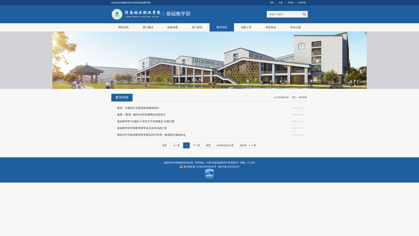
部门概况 (148, 27)
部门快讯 (197, 27)
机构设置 (172, 27)
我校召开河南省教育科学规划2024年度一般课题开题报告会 (151, 134)
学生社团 (295, 27)
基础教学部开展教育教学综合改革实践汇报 (142, 128)
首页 (294, 97)
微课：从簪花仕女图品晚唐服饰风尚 (138, 108)
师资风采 (271, 27)
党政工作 (246, 27)
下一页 (196, 145)
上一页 (176, 145)
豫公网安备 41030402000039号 (199, 166)
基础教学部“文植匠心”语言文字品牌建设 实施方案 (145, 121)
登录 (272, 2)
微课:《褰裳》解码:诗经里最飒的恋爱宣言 (141, 114)
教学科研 (222, 27)
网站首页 (123, 27)
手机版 (291, 2)
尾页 (208, 145)
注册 (281, 2)
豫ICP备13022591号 (228, 166)
